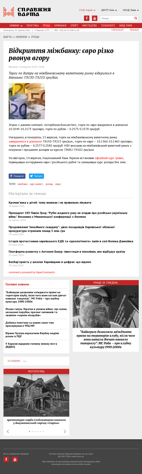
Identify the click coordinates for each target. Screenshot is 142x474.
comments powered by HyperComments (32, 272)
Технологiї (108, 25)
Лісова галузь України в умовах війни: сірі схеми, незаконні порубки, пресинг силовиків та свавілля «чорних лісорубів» (36, 312)
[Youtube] (94, 18)
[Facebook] (86, 18)
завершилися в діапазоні (25, 141)
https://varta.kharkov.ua (27, 13)
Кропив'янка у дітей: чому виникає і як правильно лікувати (50, 202)
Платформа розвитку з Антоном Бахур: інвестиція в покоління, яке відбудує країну (67, 251)
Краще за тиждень (106, 282)
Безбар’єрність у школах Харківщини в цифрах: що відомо (50, 262)
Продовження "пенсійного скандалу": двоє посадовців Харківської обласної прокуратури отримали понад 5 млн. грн (62, 229)
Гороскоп (117, 29)
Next (65, 431)
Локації (134, 29)
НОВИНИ (21, 37)
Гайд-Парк (125, 25)
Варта (7, 37)
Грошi (35, 37)
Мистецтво (89, 25)
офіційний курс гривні (109, 158)
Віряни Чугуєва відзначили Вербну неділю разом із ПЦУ (32, 334)
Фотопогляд (36, 371)
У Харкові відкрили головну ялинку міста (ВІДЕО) (31, 345)
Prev (8, 431)
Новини (14, 25)
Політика (33, 25)
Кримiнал (60, 25)
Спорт (74, 25)
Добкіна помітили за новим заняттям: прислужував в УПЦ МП (30, 324)
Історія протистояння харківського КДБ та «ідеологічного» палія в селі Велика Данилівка (71, 241)
